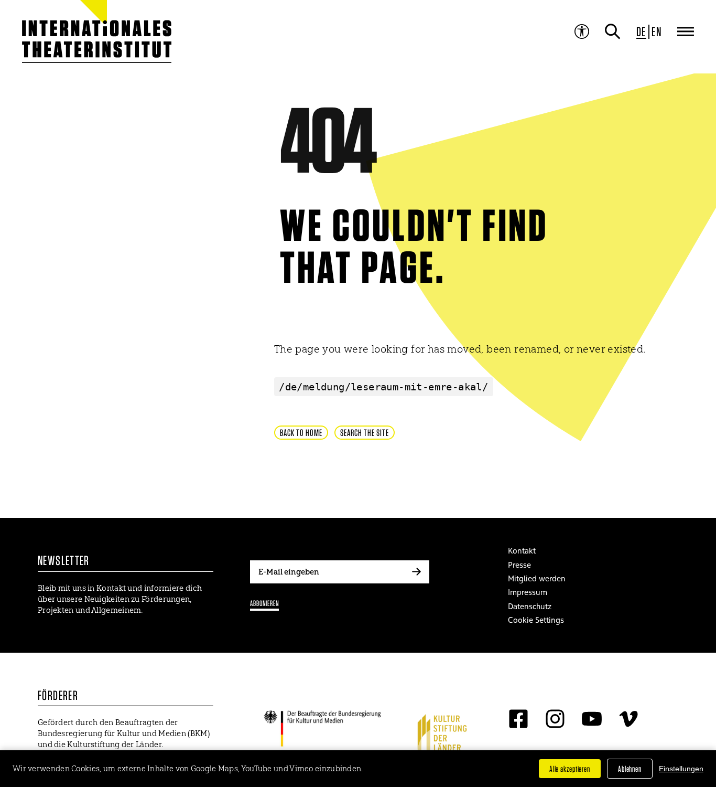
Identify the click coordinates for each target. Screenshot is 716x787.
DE (641, 31)
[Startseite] (72, 37)
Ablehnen (630, 768)
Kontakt (522, 551)
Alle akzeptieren (569, 768)
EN (656, 31)
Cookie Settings (536, 620)
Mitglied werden (537, 578)
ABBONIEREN (264, 603)
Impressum (527, 592)
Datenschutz (529, 606)
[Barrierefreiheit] (581, 31)
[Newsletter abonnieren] (416, 571)
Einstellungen (681, 768)
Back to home (301, 433)
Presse (519, 565)
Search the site (364, 433)
